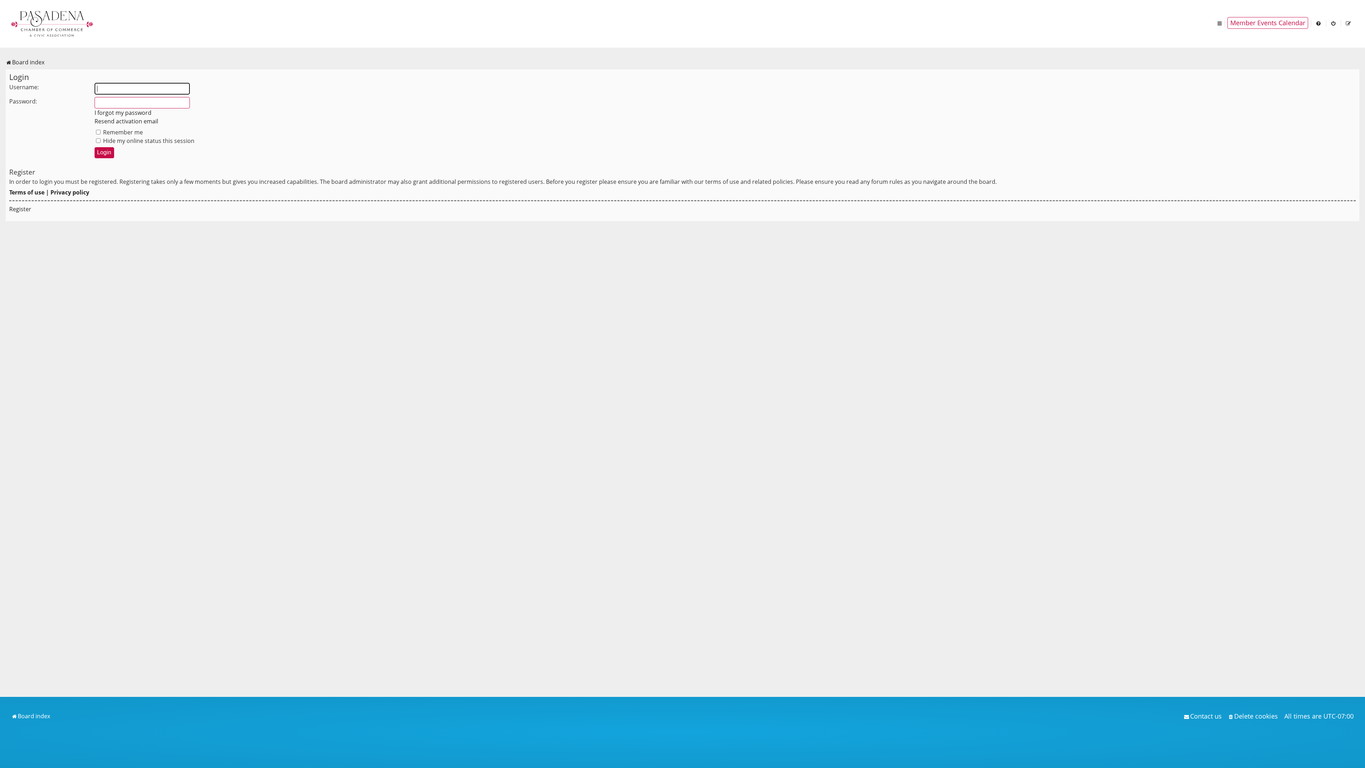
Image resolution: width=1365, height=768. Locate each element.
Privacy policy (69, 192)
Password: (23, 101)
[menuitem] (1318, 23)
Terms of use (26, 192)
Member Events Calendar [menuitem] (1267, 22)
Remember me (122, 132)
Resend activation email (126, 121)
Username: (24, 87)
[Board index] (52, 23)
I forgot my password (123, 113)
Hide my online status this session (148, 141)
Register (20, 209)
